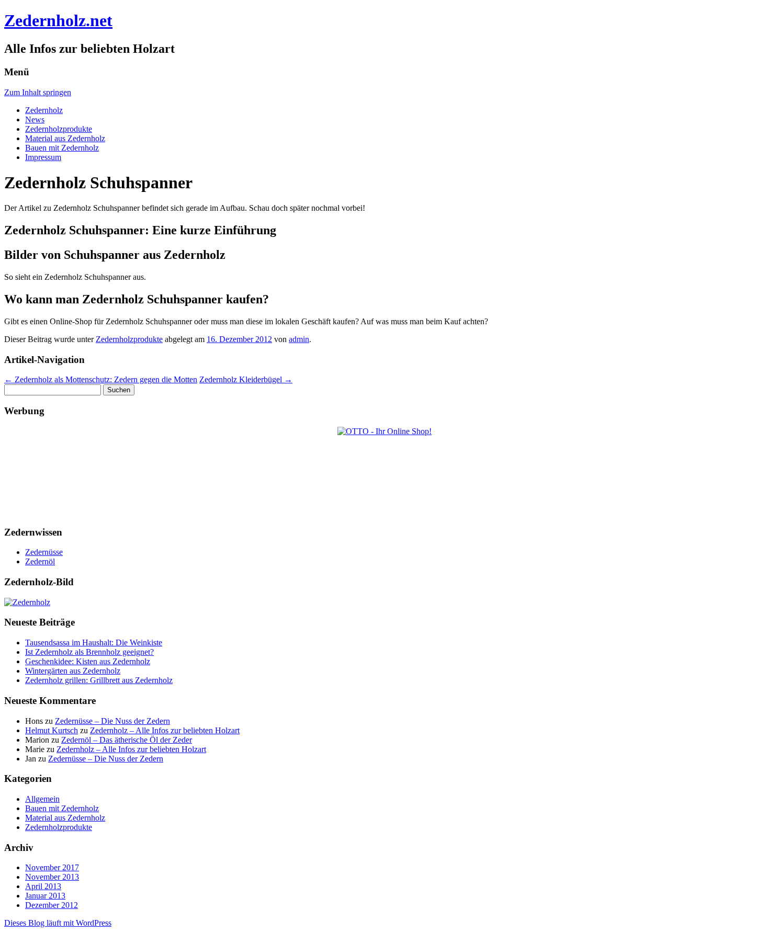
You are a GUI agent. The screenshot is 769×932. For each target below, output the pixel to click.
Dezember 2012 (51, 905)
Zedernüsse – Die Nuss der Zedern (112, 721)
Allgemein (42, 798)
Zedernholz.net (58, 20)
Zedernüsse (44, 552)
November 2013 (52, 876)
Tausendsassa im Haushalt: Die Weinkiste (93, 642)
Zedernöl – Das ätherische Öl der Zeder (126, 739)
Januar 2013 (45, 895)
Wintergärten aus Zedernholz (72, 670)
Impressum (43, 157)
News (34, 119)
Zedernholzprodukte (58, 128)
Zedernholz (44, 110)
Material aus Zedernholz (65, 138)
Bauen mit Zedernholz (62, 147)
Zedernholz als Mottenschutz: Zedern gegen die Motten (100, 379)
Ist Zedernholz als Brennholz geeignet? (89, 651)
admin (299, 339)
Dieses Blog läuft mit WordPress (57, 922)
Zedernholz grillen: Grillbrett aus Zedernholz (99, 680)
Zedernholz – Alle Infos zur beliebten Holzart (165, 730)
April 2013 (43, 886)
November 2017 (52, 867)
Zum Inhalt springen (37, 92)
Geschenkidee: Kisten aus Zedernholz (87, 661)
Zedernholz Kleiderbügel (245, 379)
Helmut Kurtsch (51, 730)
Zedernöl (40, 561)
